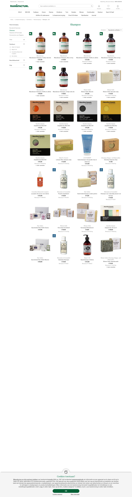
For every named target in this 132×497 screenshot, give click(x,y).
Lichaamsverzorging (20, 19)
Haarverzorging (37, 19)
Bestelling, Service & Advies (111, 1)
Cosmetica (29, 19)
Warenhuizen (13, 1)
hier (41, 487)
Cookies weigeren (57, 494)
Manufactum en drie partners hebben (25, 479)
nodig (51, 479)
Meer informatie (75, 494)
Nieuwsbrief (21, 1)
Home (11, 19)
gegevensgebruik (77, 479)
